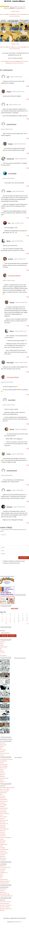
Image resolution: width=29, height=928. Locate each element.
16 (14, 618)
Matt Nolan (2, 910)
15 (10, 618)
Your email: (2, 630)
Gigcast (1, 876)
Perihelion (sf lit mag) (4, 894)
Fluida (14, 921)
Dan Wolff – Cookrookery (5, 905)
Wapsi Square (3, 858)
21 (6, 620)
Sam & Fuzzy (3, 835)
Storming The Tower (4, 883)
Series (2, 14)
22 (10, 620)
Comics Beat (2, 869)
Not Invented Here (4, 823)
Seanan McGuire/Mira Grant (6, 895)
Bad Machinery (3, 792)
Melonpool (2, 776)
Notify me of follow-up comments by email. (14, 561)
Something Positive (4, 849)
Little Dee (2, 746)
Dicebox (2, 762)
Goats (1, 815)
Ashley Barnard (3, 889)
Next (18, 11)
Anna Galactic (3, 750)
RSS (1, 648)
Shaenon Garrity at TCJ (5, 881)
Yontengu (2, 751)
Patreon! (2, 645)
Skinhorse (2, 842)
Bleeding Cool (3, 865)
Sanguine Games (4, 879)
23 (14, 620)
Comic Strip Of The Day (5, 867)
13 (2, 618)
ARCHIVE (14, 608)
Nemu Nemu (3, 822)
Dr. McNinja (2, 803)
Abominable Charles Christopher (7, 787)
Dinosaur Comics (4, 801)
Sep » (28, 623)
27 (2, 622)
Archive (11, 16)
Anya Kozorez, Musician (5, 901)
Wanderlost (2, 856)
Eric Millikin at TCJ (3, 872)
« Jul (6, 623)
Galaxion (2, 771)
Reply (27, 86)
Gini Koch (2, 890)
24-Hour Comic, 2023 (4, 753)
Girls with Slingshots (4, 813)
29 (10, 622)
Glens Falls (2, 743)
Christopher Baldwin (14, 275)
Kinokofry (2, 818)
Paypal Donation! (3, 647)
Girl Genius (2, 773)
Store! (1, 650)
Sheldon (2, 839)
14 (6, 618)
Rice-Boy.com (3, 834)
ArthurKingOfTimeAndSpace (6, 759)
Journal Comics (3, 744)
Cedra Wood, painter (4, 903)
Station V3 (2, 781)
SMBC (1, 846)
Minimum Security (4, 820)
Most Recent (17, 16)
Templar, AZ (2, 851)
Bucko (1, 794)
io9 (0, 877)
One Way (2, 755)
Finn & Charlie (3, 810)
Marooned (2, 774)
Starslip (1, 780)
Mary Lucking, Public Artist (5, 908)
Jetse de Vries (3, 892)
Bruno (1, 748)
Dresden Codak (3, 764)
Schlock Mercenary (4, 778)
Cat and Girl (2, 796)
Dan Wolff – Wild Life (4, 906)
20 (2, 620)
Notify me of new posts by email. (11, 563)
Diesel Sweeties (3, 799)
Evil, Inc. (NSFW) (3, 804)
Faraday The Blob (4, 808)
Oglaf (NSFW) (3, 827)
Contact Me (2, 652)
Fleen (1, 874)
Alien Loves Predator (4, 789)
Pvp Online (2, 832)
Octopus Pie (2, 825)
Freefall (1, 769)
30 (14, 622)
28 (6, 622)
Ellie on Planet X (3, 767)
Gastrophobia (3, 811)
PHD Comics (2, 830)
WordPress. (19, 921)
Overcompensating (4, 829)
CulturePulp (2, 797)
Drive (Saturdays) (4, 766)
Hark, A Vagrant (3, 816)
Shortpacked (3, 841)
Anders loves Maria (4, 791)
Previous (13, 11)
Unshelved (2, 854)
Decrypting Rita (3, 761)
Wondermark (3, 859)
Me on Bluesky (3, 655)
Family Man (2, 806)
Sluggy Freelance (4, 844)
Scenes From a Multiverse (5, 837)
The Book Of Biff (3, 853)
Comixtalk (2, 871)
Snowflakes (2, 847)
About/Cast (2, 641)
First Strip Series (23, 14)
